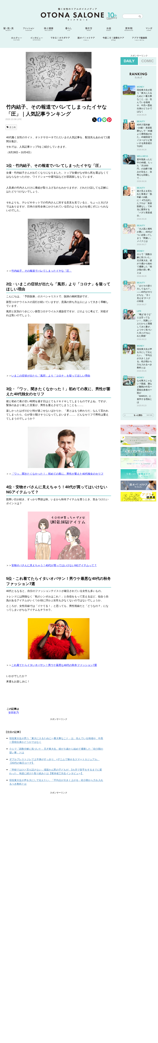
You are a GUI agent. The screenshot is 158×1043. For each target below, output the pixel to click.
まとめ (12, 127)
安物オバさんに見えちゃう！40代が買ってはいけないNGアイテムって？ (54, 565)
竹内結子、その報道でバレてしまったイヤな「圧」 (41, 270)
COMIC (147, 61)
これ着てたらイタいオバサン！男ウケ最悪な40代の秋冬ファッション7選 (54, 665)
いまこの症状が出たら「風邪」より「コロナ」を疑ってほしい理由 (50, 375)
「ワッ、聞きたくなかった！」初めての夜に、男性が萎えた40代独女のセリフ (57, 473)
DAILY (129, 61)
